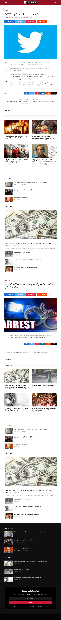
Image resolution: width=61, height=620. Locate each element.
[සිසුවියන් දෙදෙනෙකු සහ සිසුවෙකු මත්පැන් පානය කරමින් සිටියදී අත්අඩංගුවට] (9, 184)
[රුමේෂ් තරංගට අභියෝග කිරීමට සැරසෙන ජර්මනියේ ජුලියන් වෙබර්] (44, 127)
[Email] (5, 81)
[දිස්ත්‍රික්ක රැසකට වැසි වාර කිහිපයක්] (9, 254)
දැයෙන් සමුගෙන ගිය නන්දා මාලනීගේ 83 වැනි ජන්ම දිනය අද (27, 259)
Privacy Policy (39, 606)
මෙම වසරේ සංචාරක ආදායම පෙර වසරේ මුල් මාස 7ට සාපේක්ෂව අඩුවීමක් (28, 243)
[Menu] (6, 2)
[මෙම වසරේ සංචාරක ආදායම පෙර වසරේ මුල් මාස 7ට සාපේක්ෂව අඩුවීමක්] (31, 224)
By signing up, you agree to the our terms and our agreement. (31, 606)
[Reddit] (5, 73)
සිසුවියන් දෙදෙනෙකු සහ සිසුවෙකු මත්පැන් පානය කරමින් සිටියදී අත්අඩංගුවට (31, 182)
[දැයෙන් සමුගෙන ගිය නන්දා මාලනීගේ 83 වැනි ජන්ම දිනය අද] (9, 262)
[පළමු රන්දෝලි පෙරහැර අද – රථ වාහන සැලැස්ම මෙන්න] (9, 269)
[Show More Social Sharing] (49, 21)
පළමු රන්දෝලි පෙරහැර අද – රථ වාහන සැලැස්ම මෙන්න (26, 267)
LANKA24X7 (8, 17)
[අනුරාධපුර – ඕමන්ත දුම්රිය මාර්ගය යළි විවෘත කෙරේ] (9, 192)
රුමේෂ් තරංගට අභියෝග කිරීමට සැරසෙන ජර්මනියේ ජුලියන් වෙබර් (43, 137)
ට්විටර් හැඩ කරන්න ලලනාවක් (40, 352)
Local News (7, 280)
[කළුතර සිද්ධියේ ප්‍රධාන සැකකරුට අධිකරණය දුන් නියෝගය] (30, 315)
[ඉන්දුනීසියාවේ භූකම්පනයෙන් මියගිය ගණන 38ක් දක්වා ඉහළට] (16, 151)
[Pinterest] (5, 77)
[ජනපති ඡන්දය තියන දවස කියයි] (9, 199)
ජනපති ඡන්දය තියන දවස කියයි (21, 197)
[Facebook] (5, 66)
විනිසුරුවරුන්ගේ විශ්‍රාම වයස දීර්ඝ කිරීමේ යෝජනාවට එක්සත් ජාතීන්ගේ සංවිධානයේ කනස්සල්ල (44, 162)
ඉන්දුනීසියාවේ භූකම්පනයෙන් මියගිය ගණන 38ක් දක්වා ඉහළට (16, 161)
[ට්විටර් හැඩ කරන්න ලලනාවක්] (30, 42)
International (8, 10)
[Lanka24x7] (30, 2)
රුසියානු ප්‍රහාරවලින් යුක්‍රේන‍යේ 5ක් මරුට (15, 137)
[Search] (55, 2)
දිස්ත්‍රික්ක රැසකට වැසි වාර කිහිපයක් (22, 252)
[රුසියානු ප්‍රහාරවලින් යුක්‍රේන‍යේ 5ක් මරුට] (16, 127)
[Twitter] (5, 69)
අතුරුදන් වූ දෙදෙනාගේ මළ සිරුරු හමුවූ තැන (43, 101)
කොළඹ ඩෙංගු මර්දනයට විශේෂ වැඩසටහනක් (17, 352)
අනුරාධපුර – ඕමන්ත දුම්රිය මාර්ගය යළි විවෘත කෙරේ (25, 190)
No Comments (22, 17)
